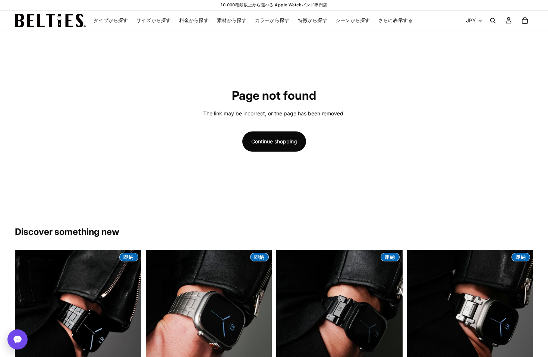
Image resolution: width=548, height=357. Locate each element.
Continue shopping (274, 141)
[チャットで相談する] (17, 339)
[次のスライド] (130, 313)
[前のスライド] (26, 313)
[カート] (525, 20)
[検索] (493, 20)
